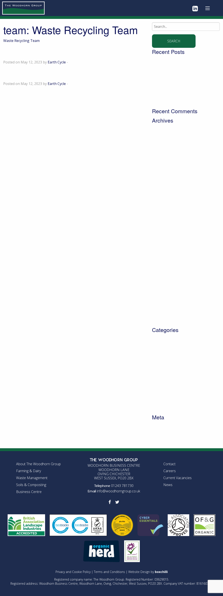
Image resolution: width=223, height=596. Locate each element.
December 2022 (164, 239)
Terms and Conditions (109, 572)
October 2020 (163, 295)
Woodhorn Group (166, 410)
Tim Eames (25, 52)
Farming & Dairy (28, 471)
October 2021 (163, 256)
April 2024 (160, 200)
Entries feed (162, 430)
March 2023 (161, 234)
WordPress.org (164, 442)
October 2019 (163, 306)
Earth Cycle (57, 62)
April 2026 (160, 128)
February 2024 (164, 211)
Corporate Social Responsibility (177, 349)
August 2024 (162, 184)
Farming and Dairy (167, 371)
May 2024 (160, 195)
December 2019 (164, 300)
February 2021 (164, 278)
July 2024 (159, 189)
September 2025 (165, 150)
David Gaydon (30, 74)
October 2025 (163, 145)
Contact (169, 464)
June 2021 (160, 267)
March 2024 (161, 206)
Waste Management (168, 399)
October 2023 (163, 223)
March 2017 (161, 323)
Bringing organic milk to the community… (185, 93)
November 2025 (165, 139)
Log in (157, 425)
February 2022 (164, 250)
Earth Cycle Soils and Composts (177, 360)
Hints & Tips (162, 377)
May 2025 (160, 161)
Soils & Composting (31, 484)
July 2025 (159, 156)
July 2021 (159, 261)
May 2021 (160, 273)
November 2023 (165, 217)
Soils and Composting (170, 388)
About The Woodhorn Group (38, 464)
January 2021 (162, 284)
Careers (169, 471)
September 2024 (165, 178)
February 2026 (164, 134)
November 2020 (165, 289)
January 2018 (162, 317)
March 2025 (161, 167)
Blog (156, 337)
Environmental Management (175, 365)
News (156, 382)
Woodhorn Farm (165, 404)
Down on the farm (167, 354)
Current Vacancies (177, 478)
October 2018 (163, 312)
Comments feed (165, 436)
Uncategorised (164, 393)
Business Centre (29, 491)
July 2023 (159, 228)
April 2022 (160, 245)
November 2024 (165, 173)
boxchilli (161, 572)
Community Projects (168, 343)
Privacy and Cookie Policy (73, 572)
